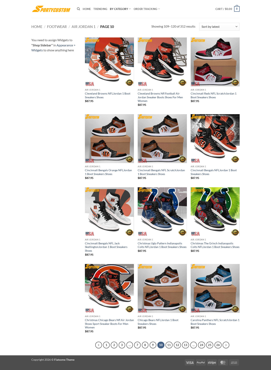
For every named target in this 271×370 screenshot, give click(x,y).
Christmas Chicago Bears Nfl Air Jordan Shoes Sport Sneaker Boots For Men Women (109, 323)
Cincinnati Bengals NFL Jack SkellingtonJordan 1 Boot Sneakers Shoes (106, 247)
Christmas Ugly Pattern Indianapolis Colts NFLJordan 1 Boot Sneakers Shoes (162, 245)
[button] (227, 8)
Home (87, 9)
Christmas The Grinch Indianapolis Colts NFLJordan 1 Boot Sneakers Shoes (215, 245)
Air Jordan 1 (83, 26)
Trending (100, 9)
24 (201, 345)
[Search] (78, 9)
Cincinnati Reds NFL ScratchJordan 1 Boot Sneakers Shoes (213, 95)
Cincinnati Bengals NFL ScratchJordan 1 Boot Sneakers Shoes (161, 172)
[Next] (226, 345)
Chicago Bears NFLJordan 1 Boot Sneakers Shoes (158, 321)
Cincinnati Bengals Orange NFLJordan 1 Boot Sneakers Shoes (108, 172)
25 (209, 345)
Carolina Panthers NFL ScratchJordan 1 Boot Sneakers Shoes (215, 321)
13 (185, 345)
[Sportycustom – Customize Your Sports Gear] (51, 9)
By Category (119, 9)
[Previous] (98, 345)
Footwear (57, 26)
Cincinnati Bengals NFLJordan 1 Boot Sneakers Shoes (214, 172)
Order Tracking (145, 9)
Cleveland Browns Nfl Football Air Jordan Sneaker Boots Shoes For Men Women (160, 97)
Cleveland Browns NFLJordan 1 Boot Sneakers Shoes (107, 95)
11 (169, 345)
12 (177, 345)
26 (218, 345)
